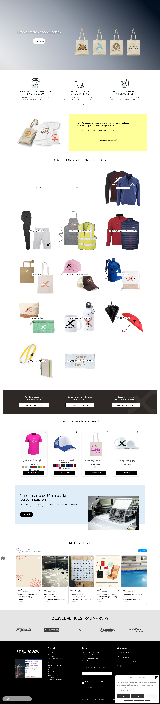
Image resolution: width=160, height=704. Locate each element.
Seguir (143, 550)
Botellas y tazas (53, 675)
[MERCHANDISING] (36, 361)
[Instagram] (121, 666)
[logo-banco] (28, 653)
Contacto (85, 661)
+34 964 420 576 (123, 653)
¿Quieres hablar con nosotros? (18, 699)
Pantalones (52, 661)
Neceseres (51, 671)
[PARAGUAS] (123, 317)
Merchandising (53, 677)
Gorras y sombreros (55, 665)
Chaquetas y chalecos (55, 659)
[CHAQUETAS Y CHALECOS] (123, 231)
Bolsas (50, 667)
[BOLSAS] (36, 274)
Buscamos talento (88, 654)
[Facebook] (118, 666)
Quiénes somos (87, 656)
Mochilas (51, 669)
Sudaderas (51, 656)
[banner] (113, 514)
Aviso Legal (147, 700)
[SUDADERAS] (123, 187)
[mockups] (39, 134)
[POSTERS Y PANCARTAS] (80, 361)
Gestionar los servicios (123, 690)
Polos (50, 654)
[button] (157, 677)
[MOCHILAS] (123, 274)
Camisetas (51, 652)
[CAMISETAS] (36, 187)
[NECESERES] (36, 317)
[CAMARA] (28, 670)
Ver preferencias (151, 696)
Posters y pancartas (55, 680)
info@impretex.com (124, 657)
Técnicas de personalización (92, 652)
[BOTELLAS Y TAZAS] (80, 317)
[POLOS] (80, 187)
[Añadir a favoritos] (45, 432)
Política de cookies (128, 700)
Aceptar (123, 696)
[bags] (108, 43)
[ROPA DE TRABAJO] (80, 231)
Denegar (137, 696)
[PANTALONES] (36, 231)
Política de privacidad (139, 700)
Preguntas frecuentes (90, 659)
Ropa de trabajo (53, 663)
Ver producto (33, 473)
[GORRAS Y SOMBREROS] (80, 274)
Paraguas (51, 673)
